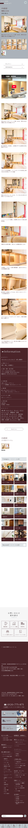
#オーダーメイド (13, 414)
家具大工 (17, 755)
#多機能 (20, 416)
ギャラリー (8, 64)
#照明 (2, 419)
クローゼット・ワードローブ (8, 359)
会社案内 (17, 797)
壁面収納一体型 (7, 766)
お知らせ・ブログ (19, 800)
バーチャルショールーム (20, 744)
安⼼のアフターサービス (20, 763)
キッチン (5, 780)
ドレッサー (6, 786)
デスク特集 (18, 790)
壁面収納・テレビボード (7, 748)
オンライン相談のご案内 (20, 765)
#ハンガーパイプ (13, 416)
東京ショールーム (19, 739)
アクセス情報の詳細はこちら (7, 670)
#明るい (22, 417)
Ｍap (21, 692)
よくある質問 (18, 767)
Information (8, 67)
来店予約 (23, 626)
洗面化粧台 (6, 784)
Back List (14, 429)
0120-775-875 (15, 704)
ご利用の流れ (18, 761)
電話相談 (5, 626)
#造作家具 (20, 414)
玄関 (5, 788)
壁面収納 (5, 758)
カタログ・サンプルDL (20, 634)
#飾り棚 (3, 410)
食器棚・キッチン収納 (8, 778)
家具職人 (17, 753)
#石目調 (7, 419)
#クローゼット (9, 410)
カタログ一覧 (18, 777)
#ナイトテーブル (5, 412)
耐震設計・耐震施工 (19, 735)
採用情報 (17, 798)
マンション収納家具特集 (20, 788)
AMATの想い (5, 738)
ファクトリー (18, 752)
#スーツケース (4, 416)
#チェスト (16, 410)
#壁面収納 (12, 412)
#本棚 (17, 412)
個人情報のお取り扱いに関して (20, 803)
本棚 (5, 782)
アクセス (17, 746)
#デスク (21, 410)
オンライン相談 (14, 626)
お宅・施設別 (19, 359)
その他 (5, 768)
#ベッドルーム (13, 419)
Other (5, 791)
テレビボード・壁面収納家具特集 (20, 783)
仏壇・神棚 (6, 789)
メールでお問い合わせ (7, 634)
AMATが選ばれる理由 (7, 739)
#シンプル (16, 417)
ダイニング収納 (7, 769)
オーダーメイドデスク (8, 772)
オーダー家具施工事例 (7, 756)
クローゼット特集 (19, 786)
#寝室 (19, 419)
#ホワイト (8, 417)
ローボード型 (6, 764)
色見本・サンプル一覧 (20, 775)
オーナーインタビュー (7, 754)
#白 (12, 417)
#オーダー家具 (4, 414)
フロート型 (6, 762)
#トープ (3, 417)
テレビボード (6, 760)
